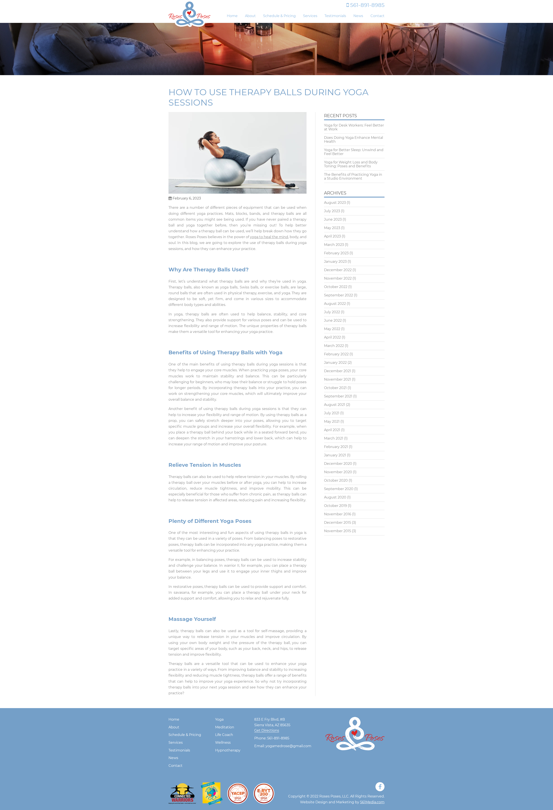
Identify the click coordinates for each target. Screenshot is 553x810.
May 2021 (332, 422)
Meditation (224, 727)
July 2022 (332, 312)
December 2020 (338, 464)
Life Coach (224, 735)
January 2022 (335, 363)
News (358, 16)
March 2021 (333, 438)
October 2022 (335, 287)
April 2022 (332, 337)
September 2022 (338, 295)
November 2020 (338, 472)
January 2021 (335, 455)
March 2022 (334, 346)
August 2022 (335, 304)
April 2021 (332, 430)
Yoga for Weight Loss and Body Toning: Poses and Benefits (351, 164)
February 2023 (336, 253)
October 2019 (335, 506)
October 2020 (336, 481)
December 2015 (337, 523)
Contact (377, 16)
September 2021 (338, 396)
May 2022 (332, 329)
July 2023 (332, 211)
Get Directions (266, 730)
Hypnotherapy (227, 750)
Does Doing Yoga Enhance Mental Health (353, 140)
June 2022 (333, 321)
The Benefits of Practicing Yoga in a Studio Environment (353, 176)
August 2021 (334, 405)
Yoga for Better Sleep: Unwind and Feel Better (353, 152)
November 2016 (337, 514)
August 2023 (335, 203)
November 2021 (337, 379)
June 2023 (333, 219)
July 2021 (331, 413)
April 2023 (332, 236)
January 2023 (335, 262)
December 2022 (338, 270)
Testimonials (335, 16)
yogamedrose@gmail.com (288, 746)
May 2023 (332, 228)
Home (232, 16)
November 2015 (337, 531)
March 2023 (334, 245)
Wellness (223, 743)
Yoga (219, 719)
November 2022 (338, 278)
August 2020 (335, 497)
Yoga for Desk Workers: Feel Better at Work (354, 127)
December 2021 (337, 371)
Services (310, 16)
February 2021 (336, 447)
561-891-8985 (367, 5)
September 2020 (338, 489)
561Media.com (372, 802)
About (250, 16)
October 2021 (335, 388)
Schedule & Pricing (279, 16)
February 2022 (336, 354)
